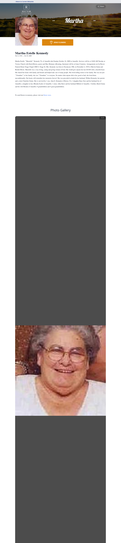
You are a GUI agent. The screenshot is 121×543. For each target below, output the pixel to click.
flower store (47, 95)
